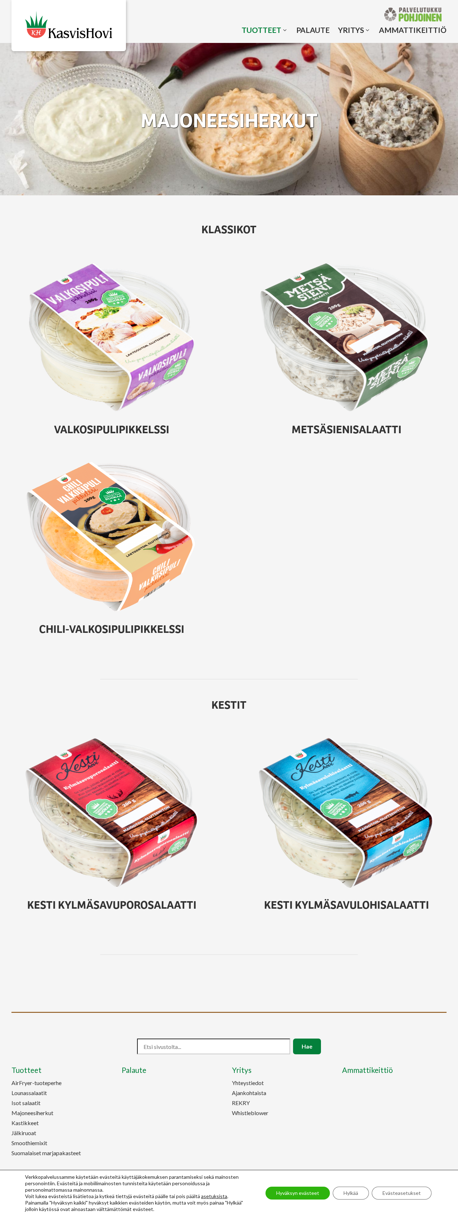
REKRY (241, 1102)
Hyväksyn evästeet (297, 1193)
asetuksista (214, 1196)
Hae (307, 1046)
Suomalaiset (46, 1152)
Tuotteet (261, 29)
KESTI (111, 904)
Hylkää (351, 1193)
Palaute (313, 29)
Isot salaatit (25, 1102)
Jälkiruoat (23, 1132)
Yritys (351, 29)
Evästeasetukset (402, 1193)
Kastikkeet (25, 1122)
